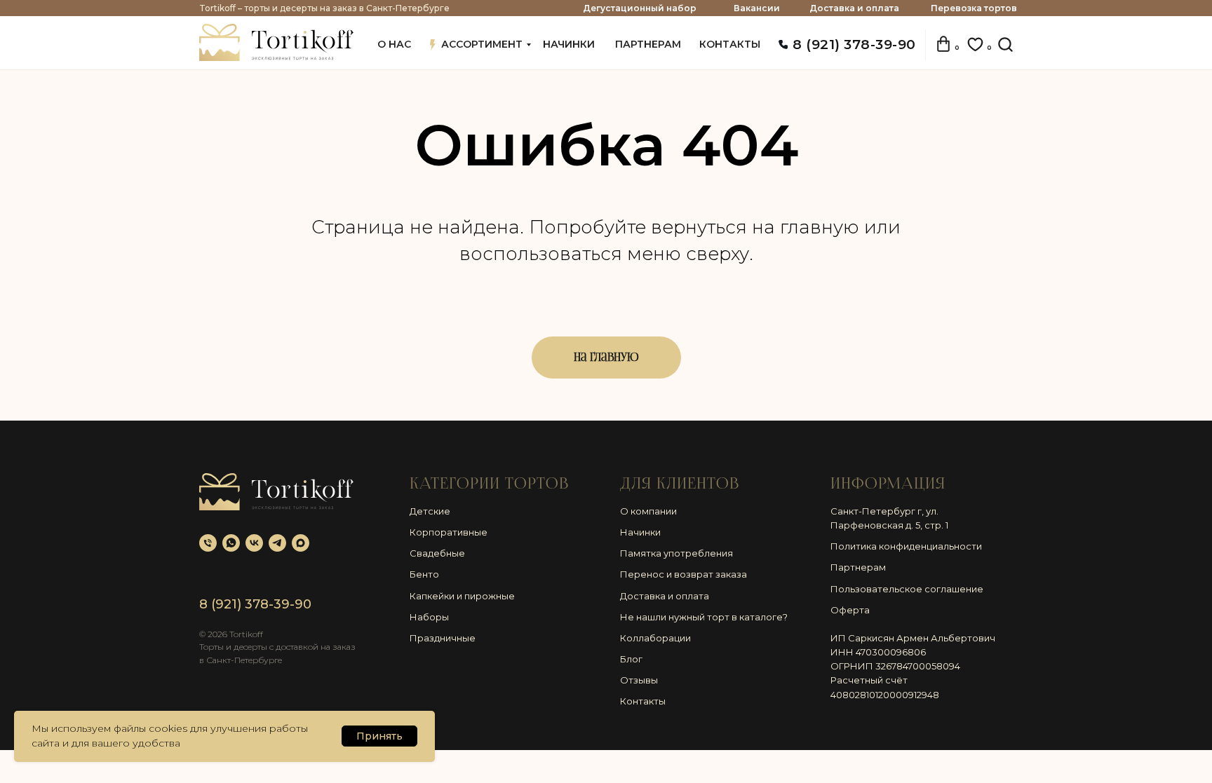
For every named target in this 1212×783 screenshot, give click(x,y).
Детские (430, 511)
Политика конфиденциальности (906, 546)
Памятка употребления (676, 553)
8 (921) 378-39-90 (854, 44)
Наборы (429, 616)
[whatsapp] (231, 543)
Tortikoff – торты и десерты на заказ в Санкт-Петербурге (324, 8)
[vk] (254, 543)
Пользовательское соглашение (906, 588)
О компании (648, 511)
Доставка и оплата (854, 8)
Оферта (850, 609)
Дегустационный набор (639, 8)
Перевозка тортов (974, 8)
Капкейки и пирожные (462, 595)
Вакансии (757, 8)
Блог (631, 659)
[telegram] (277, 543)
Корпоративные (448, 532)
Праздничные (443, 638)
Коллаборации (655, 638)
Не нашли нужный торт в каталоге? (704, 616)
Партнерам (858, 567)
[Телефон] (208, 543)
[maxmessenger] (300, 543)
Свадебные (437, 553)
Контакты (643, 701)
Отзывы (639, 680)
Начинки (640, 532)
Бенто (424, 574)
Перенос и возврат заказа (683, 574)
